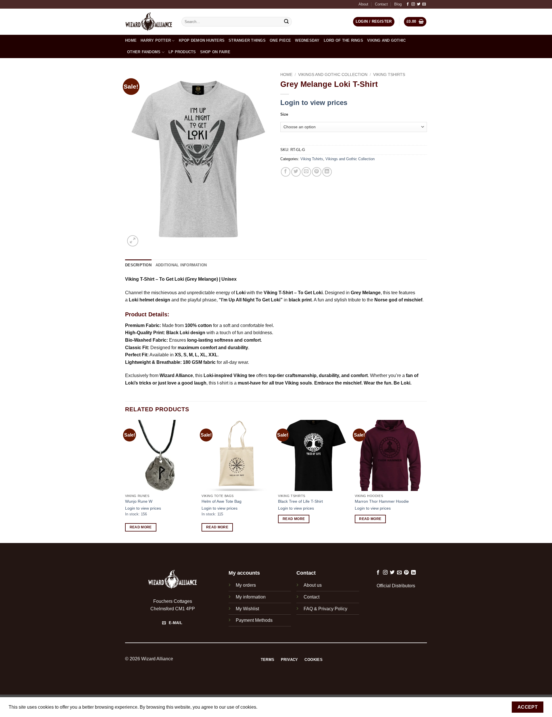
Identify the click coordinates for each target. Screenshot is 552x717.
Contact (381, 4)
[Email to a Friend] (306, 172)
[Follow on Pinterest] (406, 572)
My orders (246, 585)
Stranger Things (247, 40)
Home (131, 40)
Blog (398, 4)
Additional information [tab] (181, 265)
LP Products (182, 52)
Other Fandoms (143, 52)
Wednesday (307, 40)
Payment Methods (254, 620)
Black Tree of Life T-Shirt (300, 501)
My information (251, 596)
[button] (415, 21)
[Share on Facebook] (285, 172)
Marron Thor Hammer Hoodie (382, 501)
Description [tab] (138, 265)
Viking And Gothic (386, 40)
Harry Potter (156, 40)
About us (313, 585)
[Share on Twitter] (296, 172)
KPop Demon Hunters (202, 40)
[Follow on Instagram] (413, 4)
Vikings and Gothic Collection (332, 74)
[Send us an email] (424, 4)
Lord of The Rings (343, 40)
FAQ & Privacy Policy (325, 608)
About (363, 4)
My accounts (244, 573)
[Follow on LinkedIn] (413, 572)
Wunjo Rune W (138, 501)
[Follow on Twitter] (418, 4)
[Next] (425, 480)
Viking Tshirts (389, 74)
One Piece (280, 40)
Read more (141, 527)
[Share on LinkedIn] (327, 172)
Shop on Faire (215, 52)
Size (284, 114)
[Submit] (287, 22)
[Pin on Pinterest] (316, 172)
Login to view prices (313, 102)
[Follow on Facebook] (407, 4)
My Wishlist (247, 608)
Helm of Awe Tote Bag (221, 501)
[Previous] (125, 480)
